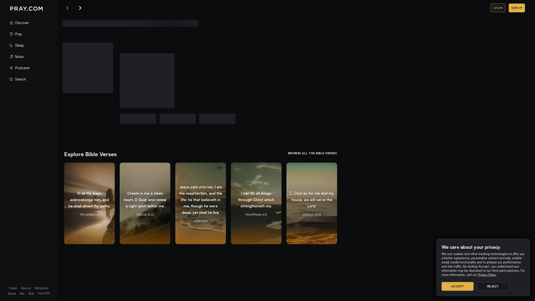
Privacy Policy (487, 275)
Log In (498, 7)
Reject (493, 286)
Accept (457, 286)
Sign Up (516, 7)
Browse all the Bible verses (312, 153)
